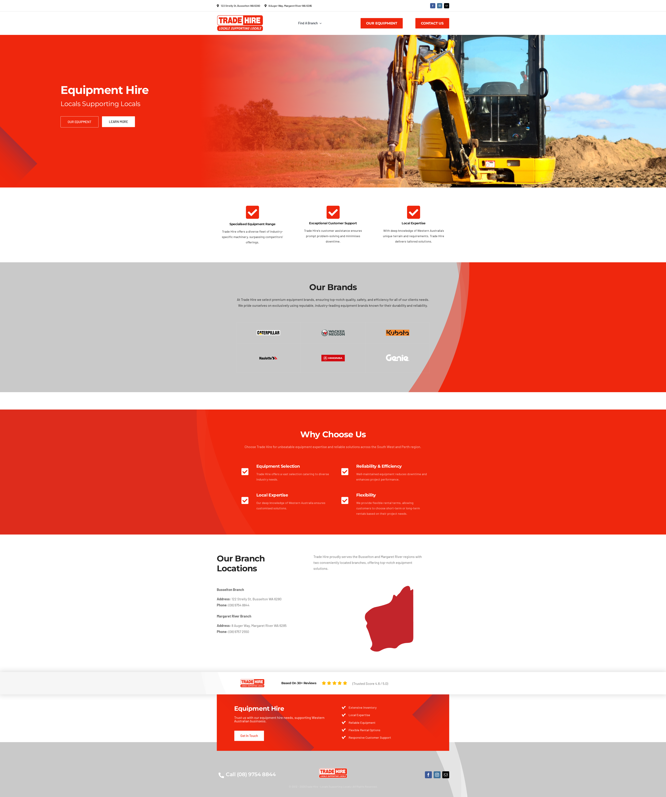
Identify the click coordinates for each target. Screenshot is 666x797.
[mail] (446, 5)
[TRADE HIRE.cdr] (240, 16)
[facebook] (432, 5)
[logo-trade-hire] (333, 770)
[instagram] (439, 5)
